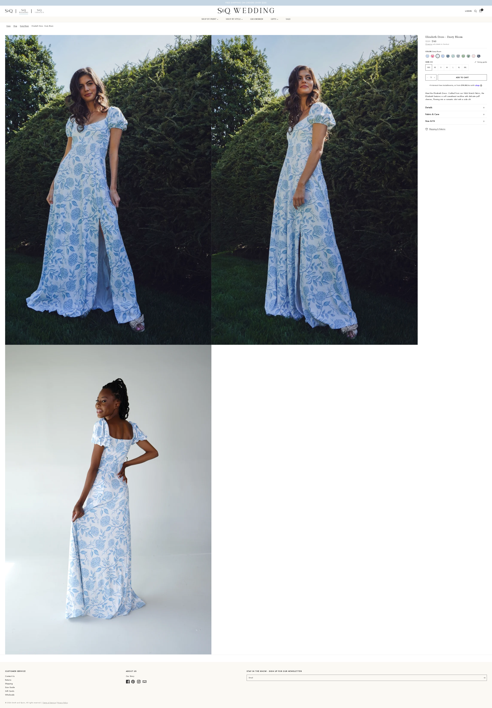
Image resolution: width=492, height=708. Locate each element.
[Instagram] (138, 682)
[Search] (475, 11)
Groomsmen (256, 19)
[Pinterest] (133, 682)
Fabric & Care (432, 114)
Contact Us (10, 676)
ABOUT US (131, 671)
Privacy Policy (62, 702)
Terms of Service (49, 702)
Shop (15, 26)
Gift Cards (9, 691)
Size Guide (10, 687)
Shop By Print (209, 19)
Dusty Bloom (24, 26)
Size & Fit (430, 121)
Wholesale (9, 694)
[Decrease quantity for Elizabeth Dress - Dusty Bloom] (427, 78)
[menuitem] (210, 19)
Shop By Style (233, 19)
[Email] (144, 682)
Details (428, 107)
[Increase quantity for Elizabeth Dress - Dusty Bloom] (434, 78)
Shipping (428, 44)
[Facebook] (128, 682)
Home (8, 26)
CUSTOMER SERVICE (15, 671)
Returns (8, 680)
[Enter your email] (484, 678)
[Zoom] (206, 40)
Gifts (273, 19)
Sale (288, 19)
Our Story (130, 676)
